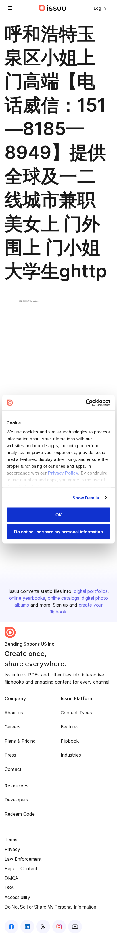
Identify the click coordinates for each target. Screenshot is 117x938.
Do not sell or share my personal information (58, 531)
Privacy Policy (63, 472)
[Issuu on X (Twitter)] (43, 926)
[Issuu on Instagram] (59, 926)
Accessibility (17, 897)
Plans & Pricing (20, 741)
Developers (16, 800)
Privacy (12, 849)
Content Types (76, 713)
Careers (12, 727)
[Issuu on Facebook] (11, 926)
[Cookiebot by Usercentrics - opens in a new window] (85, 402)
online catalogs (63, 598)
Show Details (85, 497)
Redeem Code (20, 814)
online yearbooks (27, 598)
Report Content (21, 868)
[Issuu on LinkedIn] (27, 926)
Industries (71, 755)
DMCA (11, 878)
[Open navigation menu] (10, 8)
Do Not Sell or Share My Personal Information (50, 907)
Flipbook (70, 741)
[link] (99, 8)
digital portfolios (91, 591)
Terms (11, 839)
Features (70, 727)
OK (58, 514)
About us (14, 713)
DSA (9, 887)
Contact (13, 769)
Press (10, 755)
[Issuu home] (52, 8)
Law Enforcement (23, 859)
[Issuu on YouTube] (75, 926)
